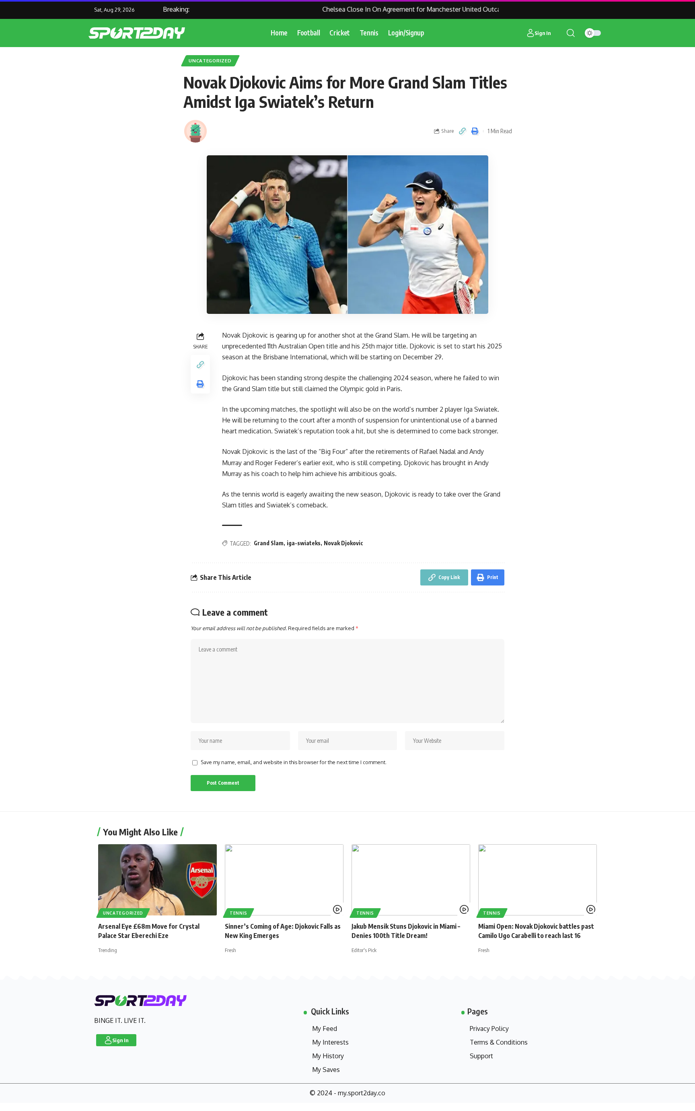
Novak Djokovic (343, 543)
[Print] (475, 131)
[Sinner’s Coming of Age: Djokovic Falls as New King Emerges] (284, 879)
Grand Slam (269, 543)
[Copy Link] (462, 131)
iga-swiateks (304, 543)
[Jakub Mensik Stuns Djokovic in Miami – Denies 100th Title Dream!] (411, 879)
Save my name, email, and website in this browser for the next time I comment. (294, 762)
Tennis (238, 913)
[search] (571, 33)
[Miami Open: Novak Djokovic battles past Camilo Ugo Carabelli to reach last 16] (537, 879)
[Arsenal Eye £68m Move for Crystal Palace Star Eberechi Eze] (157, 879)
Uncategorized (210, 61)
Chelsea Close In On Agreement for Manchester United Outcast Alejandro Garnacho (428, 9)
